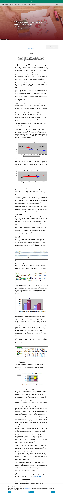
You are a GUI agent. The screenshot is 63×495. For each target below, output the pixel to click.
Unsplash (7, 39)
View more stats (52, 49)
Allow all (53, 491)
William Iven (4, 39)
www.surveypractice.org (38, 476)
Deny (10, 491)
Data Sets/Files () (31, 48)
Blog (22, 4)
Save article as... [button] (31, 46)
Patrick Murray (16, 26)
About (16, 4)
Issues (19, 4)
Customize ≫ (31, 491)
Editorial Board (12, 4)
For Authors (6, 4)
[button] (31, 150)
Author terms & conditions (32, 4)
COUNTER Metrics (27, 488)
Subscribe (25, 4)
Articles (2, 4)
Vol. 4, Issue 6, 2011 (16, 19)
